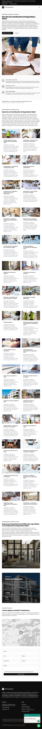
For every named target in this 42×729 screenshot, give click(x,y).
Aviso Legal (24, 704)
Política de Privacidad (16, 671)
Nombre (5, 651)
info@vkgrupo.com (5, 709)
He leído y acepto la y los (19, 671)
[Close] (39, 715)
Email (5, 656)
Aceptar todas (4, 3)
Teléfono (23, 656)
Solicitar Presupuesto (7, 33)
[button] (21, 632)
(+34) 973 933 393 (5, 707)
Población (24, 660)
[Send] (39, 721)
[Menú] (39, 7)
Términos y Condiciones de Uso (27, 671)
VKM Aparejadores (9, 7)
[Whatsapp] (38, 725)
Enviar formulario (21, 674)
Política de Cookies (25, 706)
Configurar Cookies (25, 711)
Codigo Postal (6, 660)
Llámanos (17, 33)
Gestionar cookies (13, 3)
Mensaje (5, 665)
